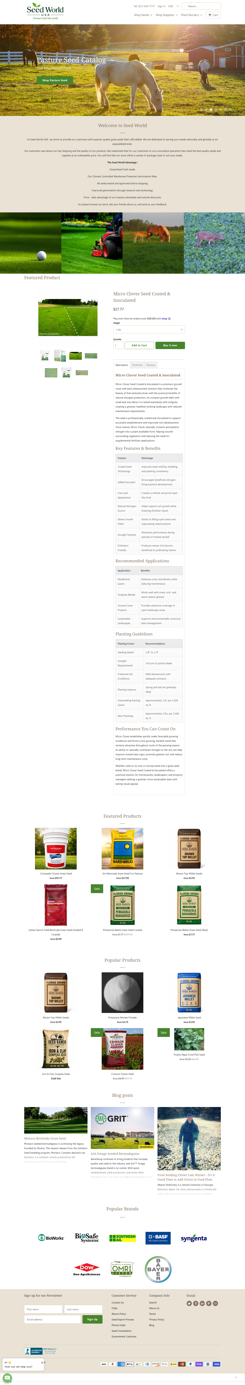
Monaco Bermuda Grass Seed (45, 1138)
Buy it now (170, 345)
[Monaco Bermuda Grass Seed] (56, 1120)
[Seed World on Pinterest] (208, 1303)
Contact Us (118, 1302)
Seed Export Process (123, 1319)
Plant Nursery (190, 15)
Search (152, 1302)
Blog (151, 1325)
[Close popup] (41, 1361)
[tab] (121, 365)
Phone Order (119, 1325)
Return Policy (119, 1313)
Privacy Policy (156, 1319)
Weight (116, 323)
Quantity (117, 339)
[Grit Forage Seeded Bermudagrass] (122, 1128)
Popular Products (122, 960)
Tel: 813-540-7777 (144, 6)
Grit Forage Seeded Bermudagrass (115, 1154)
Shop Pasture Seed (54, 80)
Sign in (162, 6)
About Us (154, 1308)
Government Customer (124, 1336)
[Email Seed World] (215, 1303)
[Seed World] (45, 12)
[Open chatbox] (7, 1378)
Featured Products (123, 816)
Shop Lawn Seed (92, 250)
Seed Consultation (122, 1330)
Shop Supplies (165, 15)
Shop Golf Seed (30, 250)
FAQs (114, 1308)
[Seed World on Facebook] (195, 1303)
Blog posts (122, 1095)
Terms (152, 1313)
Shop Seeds (142, 15)
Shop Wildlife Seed (214, 250)
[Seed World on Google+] (202, 1303)
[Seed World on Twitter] (189, 1303)
